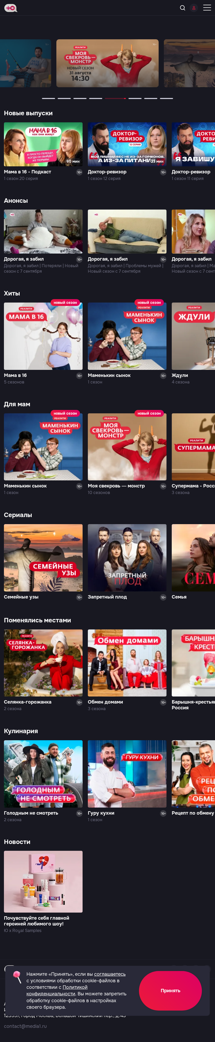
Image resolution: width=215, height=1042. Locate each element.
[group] (107, 63)
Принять (170, 991)
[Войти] (194, 8)
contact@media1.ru (25, 1026)
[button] (48, 98)
